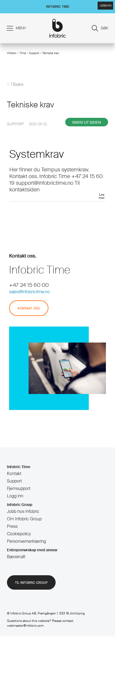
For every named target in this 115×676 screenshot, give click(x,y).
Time (23, 53)
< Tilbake (15, 84)
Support (34, 53)
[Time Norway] (57, 28)
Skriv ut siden (86, 122)
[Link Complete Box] (57, 174)
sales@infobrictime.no (29, 292)
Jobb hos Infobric (23, 511)
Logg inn (15, 496)
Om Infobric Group (24, 519)
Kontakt (14, 473)
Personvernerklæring (26, 541)
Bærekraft (16, 557)
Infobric (11, 53)
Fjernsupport (18, 488)
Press (12, 526)
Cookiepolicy (19, 534)
